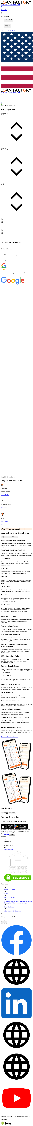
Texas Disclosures (9, 907)
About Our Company (10, 889)
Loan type (3, 148)
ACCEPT (12, 834)
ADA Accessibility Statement (12, 911)
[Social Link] (16, 955)
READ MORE (5, 834)
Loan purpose (4, 113)
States (2, 183)
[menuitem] (8, 20)
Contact (6, 893)
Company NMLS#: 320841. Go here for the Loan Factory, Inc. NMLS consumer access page (18, 902)
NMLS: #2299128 (9, 897)
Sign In (3, 31)
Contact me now (8, 849)
